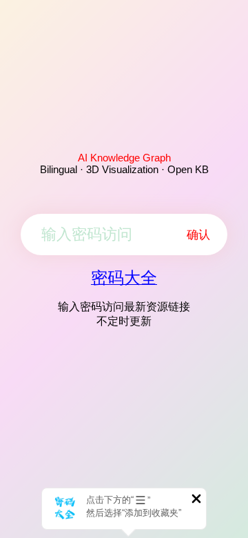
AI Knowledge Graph (124, 157)
